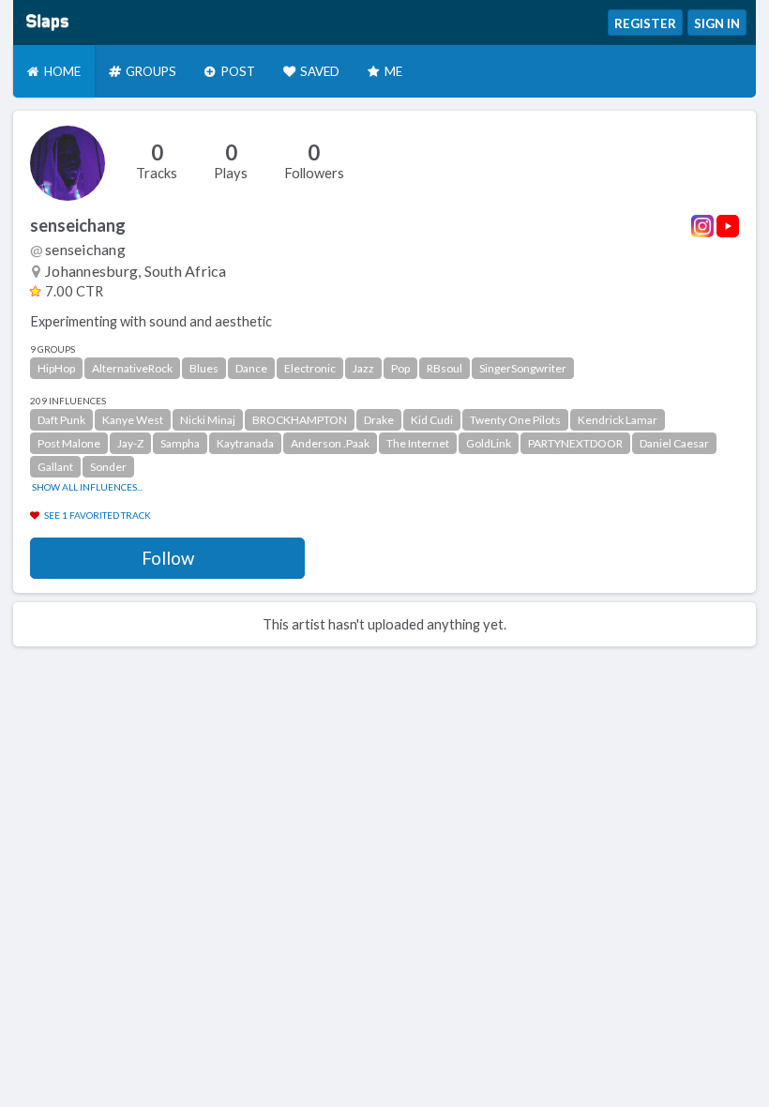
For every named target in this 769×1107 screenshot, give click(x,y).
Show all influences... (87, 487)
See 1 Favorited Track (97, 515)
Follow (168, 558)
